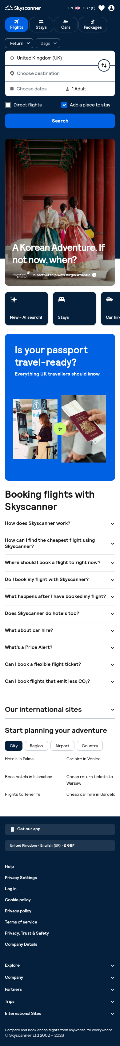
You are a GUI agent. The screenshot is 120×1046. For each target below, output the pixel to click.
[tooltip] (48, 43)
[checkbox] (13, 746)
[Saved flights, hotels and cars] (101, 8)
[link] (26, 308)
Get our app (28, 828)
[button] (19, 43)
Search (60, 121)
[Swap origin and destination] (104, 65)
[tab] (16, 24)
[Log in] (111, 8)
